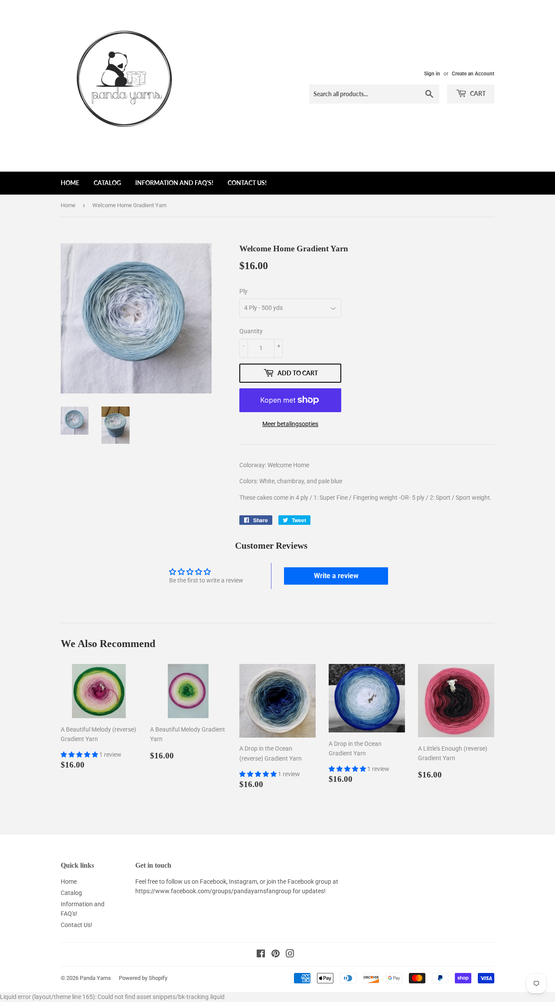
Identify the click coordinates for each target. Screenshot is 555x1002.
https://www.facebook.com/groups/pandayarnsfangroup (213, 891)
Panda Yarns (95, 978)
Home (70, 182)
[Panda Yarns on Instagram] (290, 954)
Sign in (432, 74)
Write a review (336, 576)
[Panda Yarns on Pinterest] (275, 954)
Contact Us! (247, 182)
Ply (243, 291)
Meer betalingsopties (290, 423)
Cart (477, 93)
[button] (80, 754)
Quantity (251, 331)
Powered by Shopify (143, 978)
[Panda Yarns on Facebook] (260, 954)
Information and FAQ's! (174, 182)
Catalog (107, 182)
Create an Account (473, 74)
